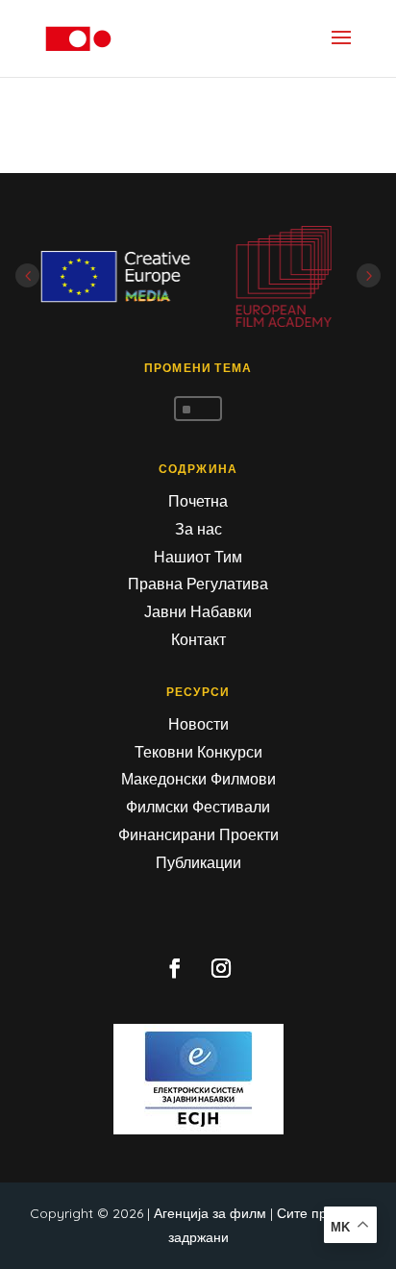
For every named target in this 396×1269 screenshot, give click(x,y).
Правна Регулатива (198, 583)
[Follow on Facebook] (175, 968)
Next (369, 275)
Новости (198, 724)
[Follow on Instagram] (221, 968)
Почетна (198, 500)
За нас (198, 528)
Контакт (198, 639)
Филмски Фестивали (198, 806)
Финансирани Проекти (198, 834)
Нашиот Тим (198, 556)
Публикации (198, 862)
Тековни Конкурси (198, 751)
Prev (27, 275)
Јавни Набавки (198, 611)
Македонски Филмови (198, 778)
